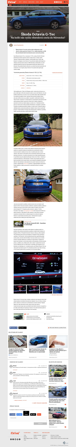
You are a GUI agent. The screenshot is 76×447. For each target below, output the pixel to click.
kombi (53, 327)
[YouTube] (59, 2)
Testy (20, 2)
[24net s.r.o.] (65, 443)
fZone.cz (44, 438)
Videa (37, 2)
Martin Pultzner (52, 427)
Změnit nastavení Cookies (56, 436)
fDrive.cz (44, 436)
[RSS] (19, 439)
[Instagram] (61, 2)
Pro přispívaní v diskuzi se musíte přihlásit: (17, 409)
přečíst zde (26, 163)
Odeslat (40, 423)
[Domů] (12, 2)
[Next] (57, 268)
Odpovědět (15, 378)
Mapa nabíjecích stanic (28, 438)
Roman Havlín (31, 357)
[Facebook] (55, 2)
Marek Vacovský (12, 357)
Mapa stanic (31, 2)
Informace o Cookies (55, 435)
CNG (50, 327)
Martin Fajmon (52, 357)
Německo (57, 327)
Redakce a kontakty (37, 435)
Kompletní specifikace (57, 72)
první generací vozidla (28, 210)
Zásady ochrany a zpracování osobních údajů (59, 438)
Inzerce (35, 436)
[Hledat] (67, 2)
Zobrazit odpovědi (18, 400)
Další (41, 2)
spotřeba (61, 327)
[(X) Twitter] (57, 2)
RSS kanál (36, 438)
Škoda (64, 327)
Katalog (25, 2)
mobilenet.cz (44, 435)
